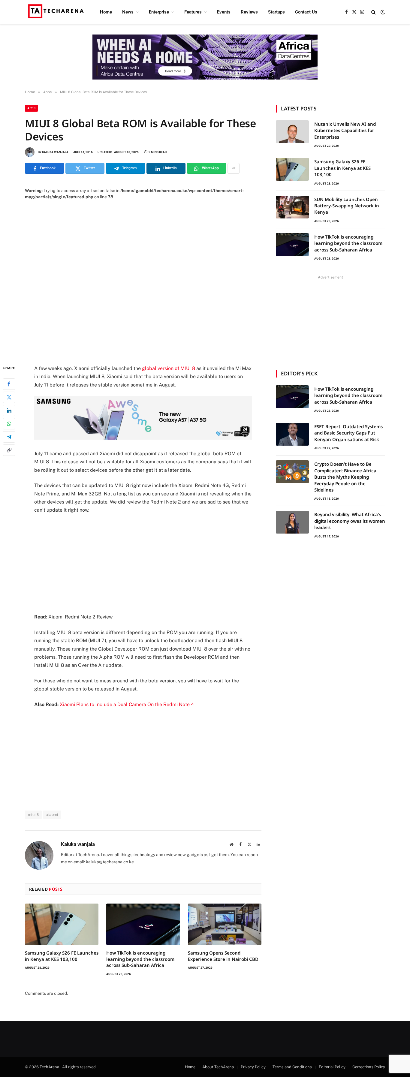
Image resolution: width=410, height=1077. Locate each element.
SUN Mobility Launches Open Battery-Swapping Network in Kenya (346, 205)
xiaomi (52, 814)
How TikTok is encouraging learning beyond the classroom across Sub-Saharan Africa (140, 959)
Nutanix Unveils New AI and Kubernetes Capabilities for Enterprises (345, 130)
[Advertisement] (143, 564)
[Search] (373, 12)
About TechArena (218, 1067)
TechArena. (50, 1067)
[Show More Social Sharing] (234, 168)
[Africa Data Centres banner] (205, 57)
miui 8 (33, 814)
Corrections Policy (368, 1067)
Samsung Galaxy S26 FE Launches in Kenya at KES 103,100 (61, 956)
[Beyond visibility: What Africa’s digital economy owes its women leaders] (292, 522)
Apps (31, 108)
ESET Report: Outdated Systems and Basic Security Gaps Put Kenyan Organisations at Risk (348, 432)
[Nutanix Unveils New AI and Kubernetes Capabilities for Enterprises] (292, 131)
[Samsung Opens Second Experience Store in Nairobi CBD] (224, 924)
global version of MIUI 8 (168, 368)
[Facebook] (9, 384)
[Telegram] (9, 437)
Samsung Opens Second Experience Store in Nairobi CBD (223, 956)
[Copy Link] (9, 450)
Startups (276, 12)
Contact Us (306, 12)
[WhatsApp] (9, 423)
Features (193, 12)
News (128, 12)
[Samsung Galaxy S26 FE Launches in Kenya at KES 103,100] (61, 924)
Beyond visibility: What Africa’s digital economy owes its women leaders (349, 520)
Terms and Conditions (292, 1067)
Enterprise (159, 12)
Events (224, 12)
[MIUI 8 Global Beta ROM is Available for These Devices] (143, 277)
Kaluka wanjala (55, 152)
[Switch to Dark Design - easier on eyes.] (382, 12)
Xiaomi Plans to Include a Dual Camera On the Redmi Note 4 (127, 704)
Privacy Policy (253, 1067)
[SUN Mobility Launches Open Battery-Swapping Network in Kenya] (292, 207)
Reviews (249, 12)
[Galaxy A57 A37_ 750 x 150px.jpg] (143, 438)
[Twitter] (9, 397)
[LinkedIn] (9, 410)
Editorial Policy (332, 1067)
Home (106, 12)
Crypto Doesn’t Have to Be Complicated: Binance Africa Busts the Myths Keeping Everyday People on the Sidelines (345, 477)
